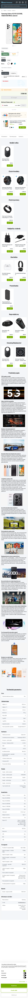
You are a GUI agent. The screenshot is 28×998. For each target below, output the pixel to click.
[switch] (24, 973)
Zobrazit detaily (22, 981)
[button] (14, 6)
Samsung (9, 10)
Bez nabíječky (5, 73)
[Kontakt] (17, 2)
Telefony (4, 10)
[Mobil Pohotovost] (6, 2)
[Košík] (23, 2)
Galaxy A (13, 10)
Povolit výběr (14, 990)
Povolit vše (14, 985)
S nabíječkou (13, 73)
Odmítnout (14, 995)
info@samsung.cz (22, 902)
